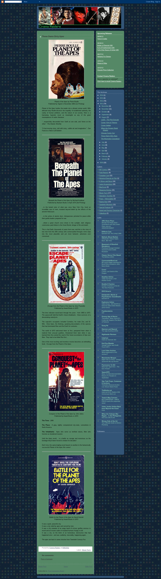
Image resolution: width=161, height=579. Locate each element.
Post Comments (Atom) (56, 571)
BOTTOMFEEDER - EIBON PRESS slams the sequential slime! (111, 401)
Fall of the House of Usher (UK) (108, 50)
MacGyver (102, 187)
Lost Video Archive (109, 350)
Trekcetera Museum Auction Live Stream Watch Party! (111, 386)
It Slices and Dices (105, 181)
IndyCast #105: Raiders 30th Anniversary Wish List (111, 393)
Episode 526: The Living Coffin (111, 233)
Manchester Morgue (109, 358)
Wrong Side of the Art (110, 421)
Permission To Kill (108, 365)
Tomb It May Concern (109, 398)
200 (103, 313)
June (103, 145)
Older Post (88, 566)
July (103, 142)
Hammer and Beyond (109, 329)
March (104, 153)
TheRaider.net (107, 390)
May (103, 148)
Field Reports (103, 172)
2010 (102, 162)
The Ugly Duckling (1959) (110, 331)
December (105, 106)
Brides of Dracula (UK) (105, 45)
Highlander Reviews (109, 334)
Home (66, 566)
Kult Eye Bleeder (108, 343)
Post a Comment (46, 559)
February (105, 156)
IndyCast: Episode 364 (109, 340)
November (105, 109)
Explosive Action (108, 302)
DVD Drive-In (106, 291)
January (104, 159)
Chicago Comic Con (108, 133)
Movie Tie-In (86, 550)
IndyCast (105, 338)
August (104, 117)
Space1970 (105, 372)
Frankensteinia (107, 311)
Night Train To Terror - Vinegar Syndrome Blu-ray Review (111, 360)
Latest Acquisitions (105, 184)
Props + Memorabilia (106, 199)
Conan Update (106, 125)
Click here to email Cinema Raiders (109, 81)
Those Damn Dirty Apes (109, 136)
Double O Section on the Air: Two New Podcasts (111, 287)
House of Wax (102, 63)
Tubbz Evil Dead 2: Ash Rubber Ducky (109, 279)
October (104, 112)
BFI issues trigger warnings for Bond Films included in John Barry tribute (111, 264)
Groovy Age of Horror (109, 316)
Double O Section (108, 284)
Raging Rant (103, 202)
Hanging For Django (104, 56)
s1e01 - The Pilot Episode (110, 120)
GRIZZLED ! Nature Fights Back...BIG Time (110, 240)
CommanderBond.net (109, 260)
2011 (102, 104)
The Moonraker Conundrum (110, 139)
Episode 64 (105, 298)
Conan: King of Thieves (109, 122)
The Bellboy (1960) (108, 257)
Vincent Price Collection (105, 70)
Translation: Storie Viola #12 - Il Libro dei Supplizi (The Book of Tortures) (111, 320)
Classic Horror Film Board (111, 255)
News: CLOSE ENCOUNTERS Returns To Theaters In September (111, 375)
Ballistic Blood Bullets (110, 237)
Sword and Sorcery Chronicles (109, 210)
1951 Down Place (108, 221)
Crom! (104, 270)
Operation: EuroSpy (106, 196)
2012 (102, 101)
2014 (102, 95)
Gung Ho (105, 325)
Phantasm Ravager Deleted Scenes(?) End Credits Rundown (111, 250)
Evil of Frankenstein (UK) (106, 48)
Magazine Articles (105, 190)
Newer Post (42, 566)
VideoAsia (102, 213)
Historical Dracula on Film (108, 178)
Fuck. (103, 410)
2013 (102, 98)
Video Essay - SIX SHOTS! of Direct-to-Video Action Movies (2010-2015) (111, 305)
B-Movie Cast (106, 232)
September (105, 114)
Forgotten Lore (104, 175)
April (103, 151)
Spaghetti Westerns (106, 204)
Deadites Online (107, 277)
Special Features (105, 207)
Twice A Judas (102, 39)
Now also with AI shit (108, 417)
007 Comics (103, 170)
